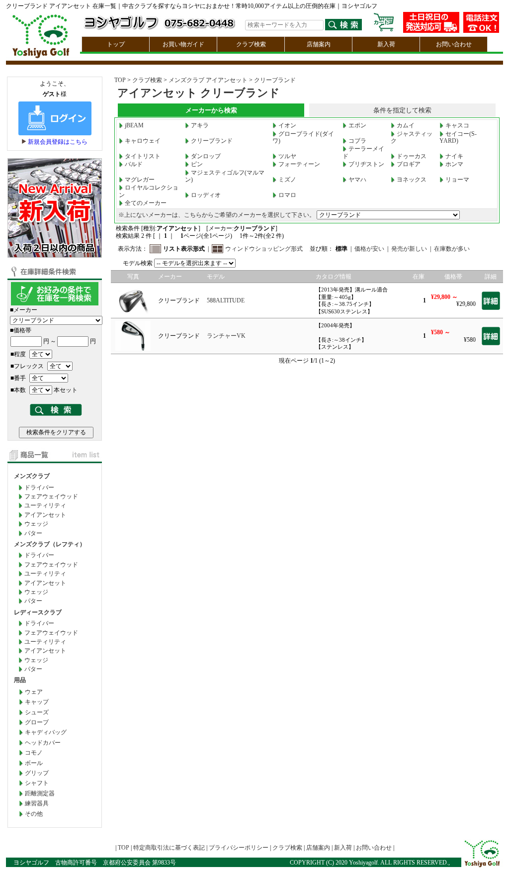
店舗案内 (319, 44)
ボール (34, 763)
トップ (116, 44)
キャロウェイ (143, 140)
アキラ (200, 125)
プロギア (409, 164)
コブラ (357, 140)
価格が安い (369, 248)
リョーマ (457, 179)
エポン (357, 125)
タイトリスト (143, 156)
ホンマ (454, 164)
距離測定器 (40, 793)
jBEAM (134, 125)
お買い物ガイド (183, 44)
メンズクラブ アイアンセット (208, 80)
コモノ (34, 752)
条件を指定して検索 (402, 110)
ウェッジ (36, 523)
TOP (120, 80)
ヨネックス (411, 179)
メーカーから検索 (211, 110)
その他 (34, 813)
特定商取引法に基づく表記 (169, 847)
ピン (197, 164)
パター (33, 533)
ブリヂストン (366, 164)
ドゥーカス (411, 156)
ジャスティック (411, 137)
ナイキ (454, 156)
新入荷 (386, 44)
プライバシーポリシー (238, 847)
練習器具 (37, 803)
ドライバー (39, 487)
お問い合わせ (454, 44)
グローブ (37, 722)
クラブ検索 (251, 44)
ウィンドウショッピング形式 (264, 248)
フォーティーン (299, 164)
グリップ (37, 773)
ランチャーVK (226, 335)
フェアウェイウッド (51, 496)
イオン (287, 125)
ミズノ (287, 179)
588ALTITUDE (226, 300)
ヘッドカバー (43, 742)
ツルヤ (287, 156)
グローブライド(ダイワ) (303, 137)
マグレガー (140, 179)
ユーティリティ (45, 505)
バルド (134, 164)
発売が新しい (409, 248)
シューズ (37, 712)
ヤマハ (357, 179)
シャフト (37, 782)
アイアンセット (45, 514)
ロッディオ (206, 195)
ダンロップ (206, 156)
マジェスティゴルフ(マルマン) (224, 176)
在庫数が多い (452, 248)
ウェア (34, 691)
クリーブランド (275, 80)
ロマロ (287, 195)
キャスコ (457, 125)
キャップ (37, 701)
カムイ (406, 125)
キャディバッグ (46, 732)
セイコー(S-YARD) (458, 137)
